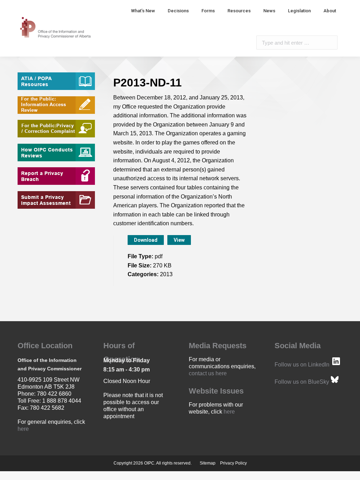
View (179, 240)
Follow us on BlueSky (302, 382)
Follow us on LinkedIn (302, 365)
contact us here (208, 373)
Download (146, 240)
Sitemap (208, 463)
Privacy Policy (233, 463)
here (23, 429)
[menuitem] (143, 10)
